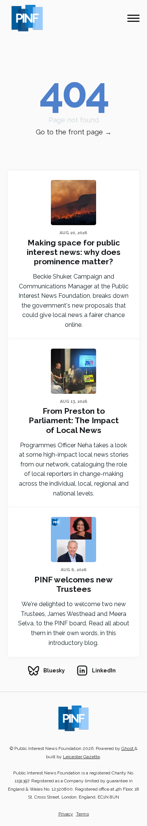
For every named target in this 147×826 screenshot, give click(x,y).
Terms (82, 814)
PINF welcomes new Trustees (73, 584)
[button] (133, 18)
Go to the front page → (74, 132)
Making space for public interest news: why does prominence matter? (74, 252)
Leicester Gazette (81, 756)
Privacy (65, 814)
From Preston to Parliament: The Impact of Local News (74, 420)
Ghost (128, 748)
